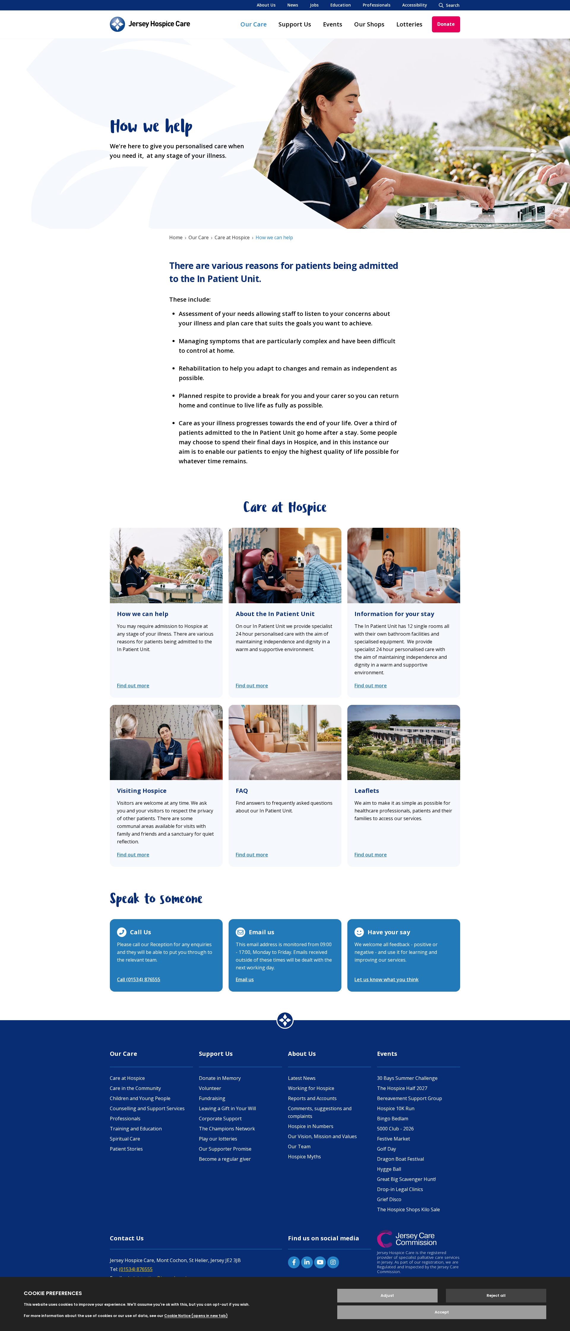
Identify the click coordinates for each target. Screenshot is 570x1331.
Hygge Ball (389, 1169)
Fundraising (212, 1098)
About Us (266, 5)
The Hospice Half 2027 (402, 1088)
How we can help (142, 614)
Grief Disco (389, 1199)
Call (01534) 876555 (138, 979)
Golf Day (386, 1149)
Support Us (294, 24)
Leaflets (366, 791)
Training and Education (136, 1128)
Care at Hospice (232, 237)
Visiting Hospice (142, 791)
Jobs (314, 5)
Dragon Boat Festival (400, 1159)
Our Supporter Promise (225, 1149)
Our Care (253, 24)
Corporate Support (220, 1118)
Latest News (302, 1078)
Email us (245, 979)
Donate (446, 24)
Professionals (376, 5)
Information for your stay (394, 614)
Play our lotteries (218, 1138)
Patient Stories (126, 1149)
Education (340, 5)
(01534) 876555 (136, 1269)
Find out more (133, 685)
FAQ (242, 791)
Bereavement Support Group (409, 1098)
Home (176, 237)
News (292, 5)
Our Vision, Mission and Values (322, 1136)
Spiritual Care (125, 1138)
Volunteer (210, 1088)
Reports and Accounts (312, 1098)
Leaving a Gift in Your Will (227, 1108)
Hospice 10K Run (395, 1108)
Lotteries (409, 24)
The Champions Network (227, 1128)
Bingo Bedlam (392, 1118)
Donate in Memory (220, 1078)
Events (332, 24)
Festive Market (393, 1138)
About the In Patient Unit (275, 614)
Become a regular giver (225, 1159)
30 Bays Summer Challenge (407, 1078)
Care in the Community (135, 1088)
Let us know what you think (386, 979)
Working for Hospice (311, 1088)
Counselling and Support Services (147, 1108)
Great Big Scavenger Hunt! (406, 1179)
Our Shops (369, 24)
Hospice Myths (304, 1156)
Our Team (299, 1146)
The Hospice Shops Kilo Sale (408, 1209)
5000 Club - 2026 (395, 1128)
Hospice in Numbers (310, 1126)
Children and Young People (140, 1098)
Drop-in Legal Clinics (400, 1189)
